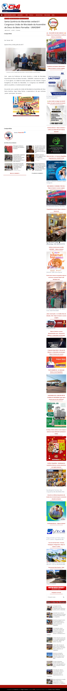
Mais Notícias (39, 15)
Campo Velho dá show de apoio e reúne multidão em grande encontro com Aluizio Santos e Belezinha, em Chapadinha (59, 647)
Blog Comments (15, 173)
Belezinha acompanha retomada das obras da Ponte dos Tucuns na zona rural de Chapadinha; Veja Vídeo (58, 656)
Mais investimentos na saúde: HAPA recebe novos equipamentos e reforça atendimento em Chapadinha (59, 681)
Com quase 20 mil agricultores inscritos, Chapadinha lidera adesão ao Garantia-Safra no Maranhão (59, 607)
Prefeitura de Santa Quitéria (24, 18)
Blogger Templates (24, 689)
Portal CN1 (21, 132)
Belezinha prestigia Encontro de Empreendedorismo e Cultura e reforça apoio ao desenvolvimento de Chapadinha (59, 622)
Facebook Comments (37, 173)
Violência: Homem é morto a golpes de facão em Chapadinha (40, 156)
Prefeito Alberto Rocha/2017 (14, 18)
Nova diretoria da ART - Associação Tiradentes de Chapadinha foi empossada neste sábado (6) (18, 166)
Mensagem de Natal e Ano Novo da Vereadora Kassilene (18, 147)
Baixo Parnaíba (7, 18)
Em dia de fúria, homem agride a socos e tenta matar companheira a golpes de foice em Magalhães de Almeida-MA (40, 149)
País (27, 15)
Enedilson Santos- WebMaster (54, 689)
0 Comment (18, 30)
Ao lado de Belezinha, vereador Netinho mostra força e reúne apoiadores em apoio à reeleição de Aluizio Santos (59, 664)
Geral (53, 15)
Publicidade (47, 15)
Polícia (31, 15)
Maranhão (21, 15)
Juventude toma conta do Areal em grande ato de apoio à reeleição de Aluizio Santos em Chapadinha (59, 614)
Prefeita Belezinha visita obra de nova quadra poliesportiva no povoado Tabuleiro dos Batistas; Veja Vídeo (59, 639)
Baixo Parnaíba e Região (10, 15)
